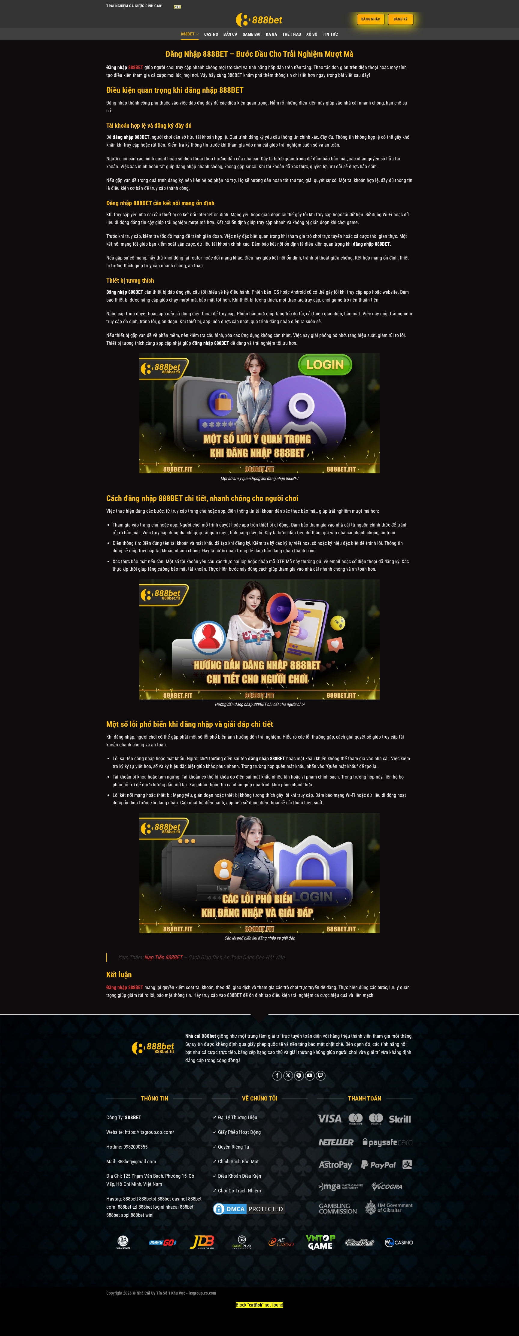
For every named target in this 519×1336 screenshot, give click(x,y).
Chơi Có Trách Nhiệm (239, 1191)
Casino (211, 34)
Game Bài (251, 34)
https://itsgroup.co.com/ (149, 1132)
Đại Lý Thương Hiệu (237, 1117)
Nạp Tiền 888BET (163, 957)
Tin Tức (330, 34)
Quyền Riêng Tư (233, 1147)
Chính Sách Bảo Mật (238, 1161)
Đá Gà (271, 34)
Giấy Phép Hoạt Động (239, 1132)
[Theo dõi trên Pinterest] (299, 1076)
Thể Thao (291, 34)
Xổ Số (311, 34)
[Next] (403, 1250)
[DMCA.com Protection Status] (249, 1208)
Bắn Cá (230, 34)
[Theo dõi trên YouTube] (310, 1076)
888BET (188, 34)
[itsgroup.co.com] (259, 20)
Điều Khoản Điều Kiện (239, 1176)
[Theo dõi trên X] (288, 1076)
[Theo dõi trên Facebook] (277, 1076)
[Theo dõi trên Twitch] (321, 1076)
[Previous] (115, 1250)
